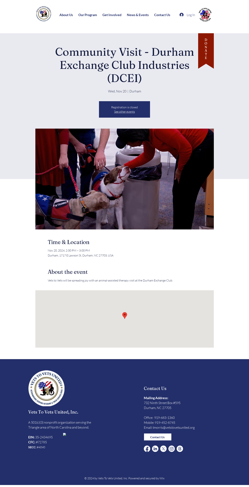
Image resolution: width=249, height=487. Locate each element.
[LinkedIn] (155, 449)
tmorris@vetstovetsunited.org (174, 427)
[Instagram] (171, 449)
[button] (66, 15)
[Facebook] (147, 449)
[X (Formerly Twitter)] (163, 449)
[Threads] (180, 449)
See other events (124, 111)
